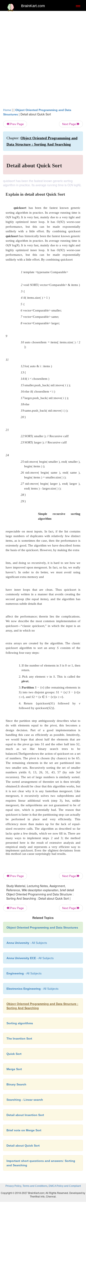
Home (7, 110)
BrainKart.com (33, 6)
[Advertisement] (43, 58)
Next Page (69, 124)
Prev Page (16, 124)
